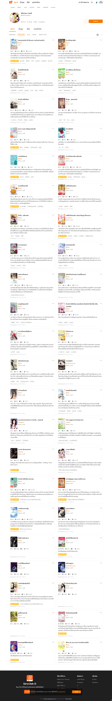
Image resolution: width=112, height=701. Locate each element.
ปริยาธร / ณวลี (42, 34)
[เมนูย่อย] (102, 35)
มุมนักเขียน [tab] (36, 2)
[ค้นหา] (92, 2)
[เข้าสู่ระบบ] (101, 2)
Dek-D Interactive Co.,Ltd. (50, 698)
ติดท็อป (19, 7)
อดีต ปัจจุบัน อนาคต (70, 363)
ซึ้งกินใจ (20, 43)
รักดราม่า (20, 645)
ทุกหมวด (53, 7)
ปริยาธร (34, 34)
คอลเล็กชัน (45, 7)
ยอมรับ (76, 692)
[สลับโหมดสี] (96, 2)
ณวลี (28, 34)
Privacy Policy (68, 698)
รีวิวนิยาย (32, 7)
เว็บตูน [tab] (22, 2)
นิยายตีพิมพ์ (15, 61)
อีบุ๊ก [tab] (28, 2)
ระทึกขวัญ (20, 452)
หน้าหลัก (13, 7)
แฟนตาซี (68, 422)
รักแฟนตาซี (68, 218)
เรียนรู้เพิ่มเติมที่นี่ (61, 692)
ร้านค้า (38, 7)
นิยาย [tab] (16, 2)
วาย (67, 540)
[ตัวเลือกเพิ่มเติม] (86, 21)
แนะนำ (25, 7)
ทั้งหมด (20, 34)
